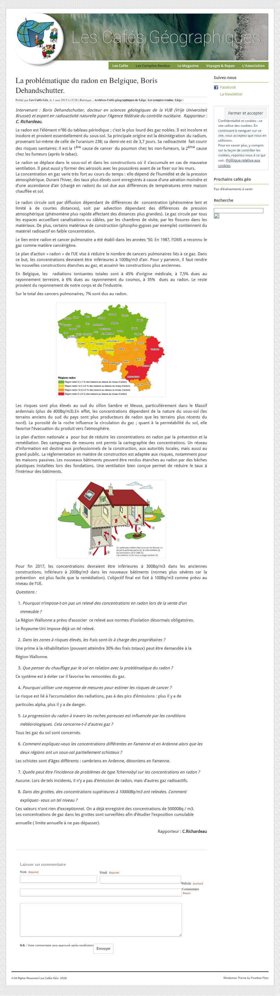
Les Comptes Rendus (153, 65)
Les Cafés (120, 65)
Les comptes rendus (160, 100)
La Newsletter (231, 94)
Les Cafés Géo (38, 100)
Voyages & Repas (220, 65)
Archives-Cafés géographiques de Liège (120, 100)
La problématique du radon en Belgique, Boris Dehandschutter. (87, 85)
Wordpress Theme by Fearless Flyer (246, 977)
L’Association (253, 65)
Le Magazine (188, 65)
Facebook (228, 87)
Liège (178, 100)
